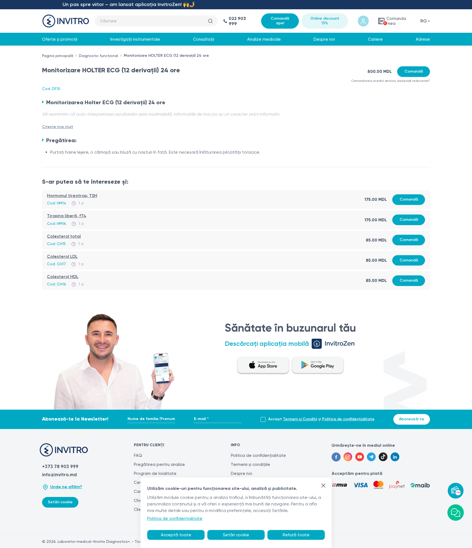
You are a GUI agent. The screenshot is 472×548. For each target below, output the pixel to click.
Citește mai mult (57, 126)
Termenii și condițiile (250, 464)
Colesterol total (64, 236)
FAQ (138, 455)
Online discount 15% (324, 20)
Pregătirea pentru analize (159, 464)
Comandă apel (280, 20)
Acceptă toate (176, 534)
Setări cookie (60, 502)
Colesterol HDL (62, 276)
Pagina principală (57, 55)
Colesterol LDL (62, 256)
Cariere (375, 39)
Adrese (423, 39)
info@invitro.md (59, 474)
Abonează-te (411, 419)
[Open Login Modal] (363, 21)
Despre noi (324, 39)
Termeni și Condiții (300, 419)
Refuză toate (296, 534)
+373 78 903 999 (60, 466)
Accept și (321, 419)
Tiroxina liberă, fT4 (66, 215)
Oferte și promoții (59, 39)
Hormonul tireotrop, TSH (72, 195)
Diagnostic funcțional (98, 55)
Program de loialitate (155, 473)
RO (423, 20)
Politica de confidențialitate (348, 419)
